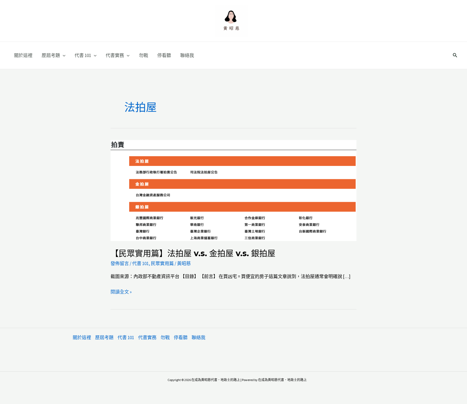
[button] (62, 55)
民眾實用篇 (162, 263)
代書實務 (115, 55)
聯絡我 (187, 55)
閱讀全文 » (121, 292)
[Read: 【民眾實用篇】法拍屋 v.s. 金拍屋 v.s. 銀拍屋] (233, 190)
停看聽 (164, 55)
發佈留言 (120, 263)
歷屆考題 (51, 55)
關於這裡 (23, 55)
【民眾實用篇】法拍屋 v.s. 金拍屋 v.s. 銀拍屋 (193, 253)
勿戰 (143, 55)
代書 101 (83, 55)
